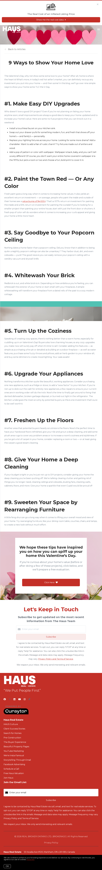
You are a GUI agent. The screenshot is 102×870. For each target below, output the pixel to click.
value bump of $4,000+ (34, 201)
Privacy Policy (51, 843)
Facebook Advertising (14, 764)
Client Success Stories (14, 729)
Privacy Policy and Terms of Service (55, 659)
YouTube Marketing (14, 751)
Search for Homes (12, 733)
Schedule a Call (11, 769)
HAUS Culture (11, 724)
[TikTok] (29, 699)
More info (30, 859)
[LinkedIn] (14, 699)
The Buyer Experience (15, 742)
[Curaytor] (16, 714)
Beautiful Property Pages (16, 746)
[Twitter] (10, 699)
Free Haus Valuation (14, 773)
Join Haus (8, 778)
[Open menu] (98, 29)
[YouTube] (19, 699)
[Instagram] (25, 699)
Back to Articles (17, 49)
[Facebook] (5, 699)
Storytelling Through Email (17, 760)
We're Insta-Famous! (14, 755)
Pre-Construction (12, 737)
